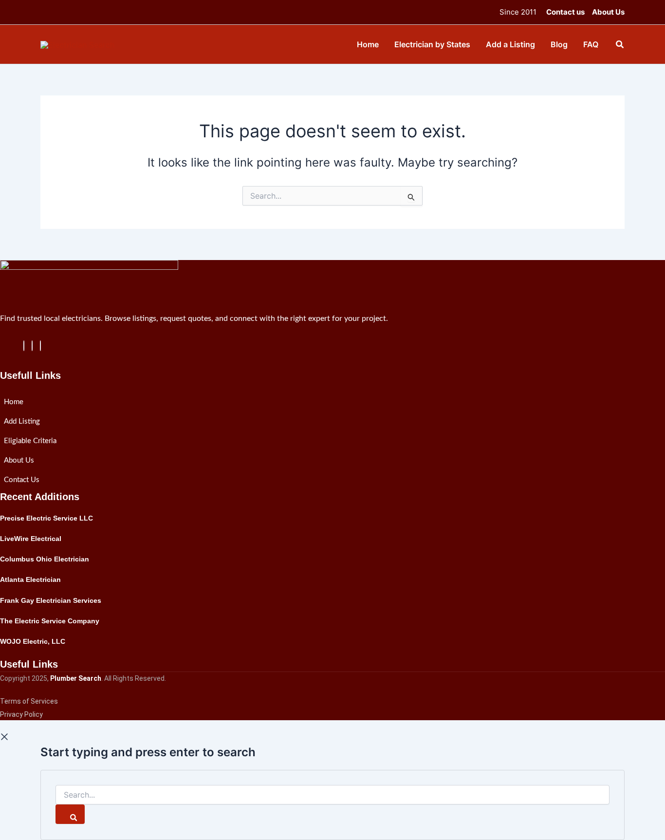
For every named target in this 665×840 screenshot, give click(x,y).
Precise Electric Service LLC (46, 518)
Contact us (565, 12)
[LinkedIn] (32, 345)
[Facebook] (23, 345)
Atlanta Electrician (30, 579)
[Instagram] (40, 345)
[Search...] (332, 795)
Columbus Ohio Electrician (44, 559)
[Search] (70, 814)
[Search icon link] (620, 45)
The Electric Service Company (49, 621)
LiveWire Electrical (30, 538)
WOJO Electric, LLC (32, 641)
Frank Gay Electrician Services (50, 600)
